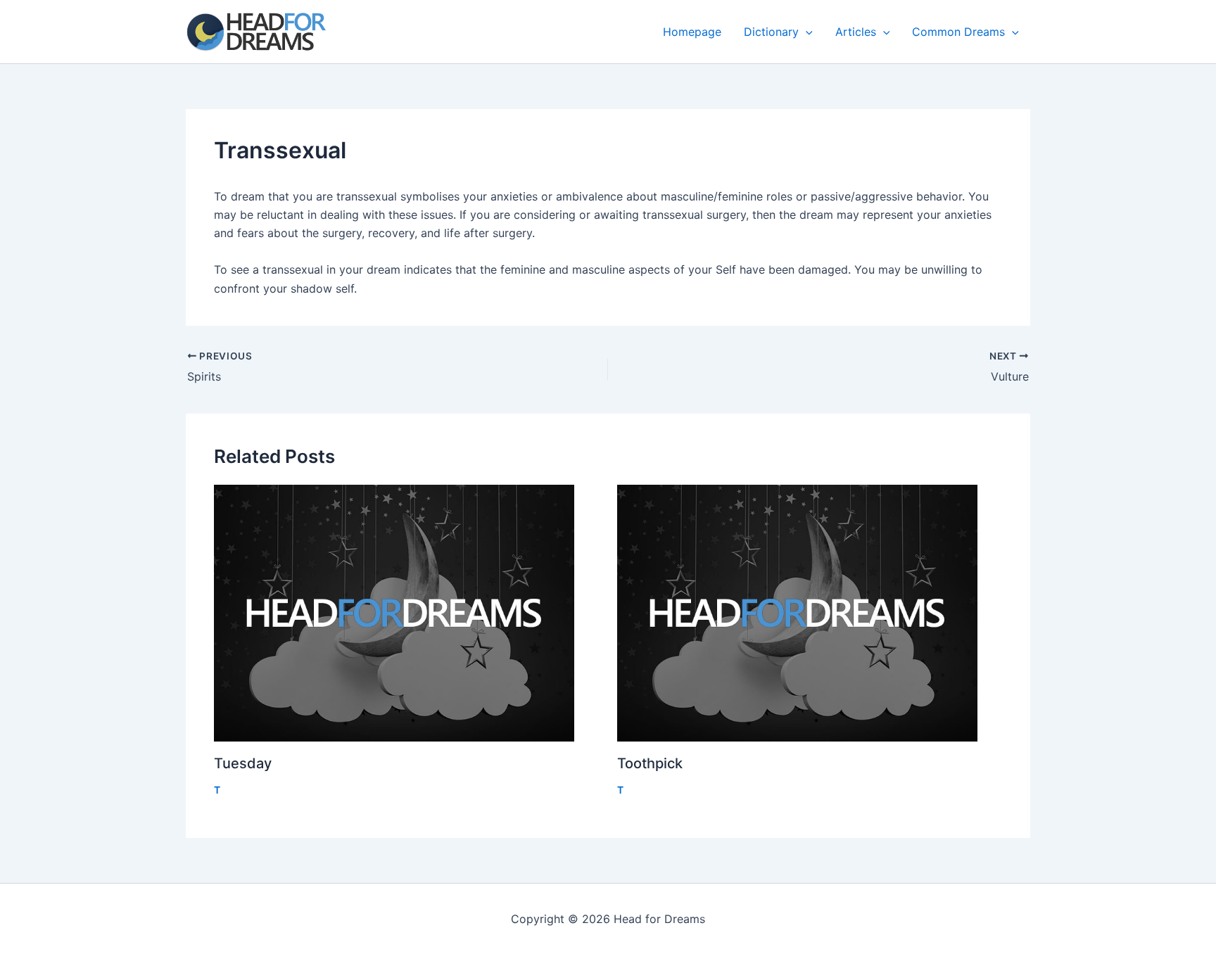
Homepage (692, 32)
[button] (806, 32)
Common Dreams (958, 32)
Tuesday (243, 763)
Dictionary (771, 32)
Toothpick (650, 763)
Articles (855, 32)
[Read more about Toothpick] (810, 613)
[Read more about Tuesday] (407, 613)
